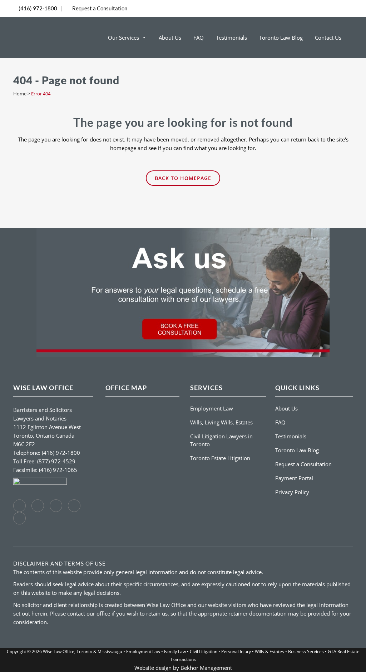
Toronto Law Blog (281, 37)
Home (19, 93)
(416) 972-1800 (38, 8)
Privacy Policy (292, 492)
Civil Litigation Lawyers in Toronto (221, 440)
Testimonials (231, 37)
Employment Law (211, 408)
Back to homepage (183, 178)
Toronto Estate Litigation (220, 458)
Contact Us (328, 37)
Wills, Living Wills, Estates (221, 422)
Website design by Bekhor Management (183, 667)
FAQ (198, 37)
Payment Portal (294, 478)
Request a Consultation (99, 8)
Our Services (123, 37)
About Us (170, 37)
